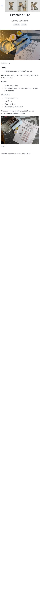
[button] (2, 6)
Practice (16, 24)
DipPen (24, 24)
